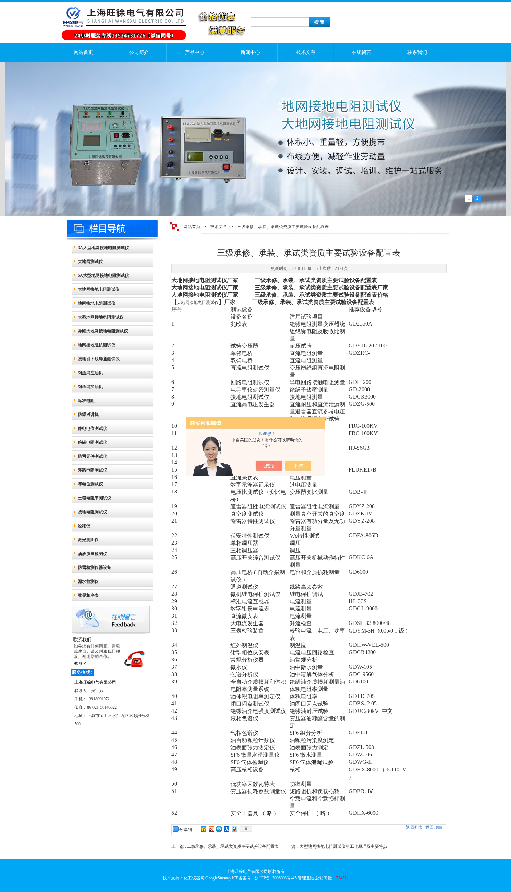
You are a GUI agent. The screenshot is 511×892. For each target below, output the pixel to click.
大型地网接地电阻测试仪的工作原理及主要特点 (343, 846)
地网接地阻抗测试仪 (96, 345)
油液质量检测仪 (92, 553)
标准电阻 (86, 400)
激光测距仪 (88, 539)
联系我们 (417, 52)
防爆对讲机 (88, 414)
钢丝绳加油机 (90, 386)
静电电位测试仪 (92, 428)
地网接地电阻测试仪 (96, 303)
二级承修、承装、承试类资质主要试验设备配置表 (233, 846)
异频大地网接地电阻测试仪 (103, 331)
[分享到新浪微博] (211, 829)
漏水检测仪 (88, 581)
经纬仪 (84, 525)
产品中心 (194, 52)
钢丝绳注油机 (90, 372)
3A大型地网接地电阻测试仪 (103, 247)
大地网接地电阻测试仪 (99, 289)
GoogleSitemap (218, 878)
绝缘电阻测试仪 (92, 442)
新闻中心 (250, 52)
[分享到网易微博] (234, 829)
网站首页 (83, 52)
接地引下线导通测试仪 (99, 358)
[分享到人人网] (226, 829)
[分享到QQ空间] (203, 829)
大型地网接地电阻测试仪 (101, 317)
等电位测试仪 (90, 484)
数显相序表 (88, 595)
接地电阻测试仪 (92, 511)
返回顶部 (433, 827)
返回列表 (414, 827)
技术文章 (306, 52)
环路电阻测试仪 (92, 470)
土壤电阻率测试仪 (94, 498)
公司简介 (139, 52)
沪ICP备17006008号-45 (276, 878)
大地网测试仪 (90, 261)
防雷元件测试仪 (92, 456)
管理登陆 (306, 878)
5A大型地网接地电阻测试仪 (103, 275)
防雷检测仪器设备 (94, 567)
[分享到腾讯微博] (218, 829)
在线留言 (361, 52)
